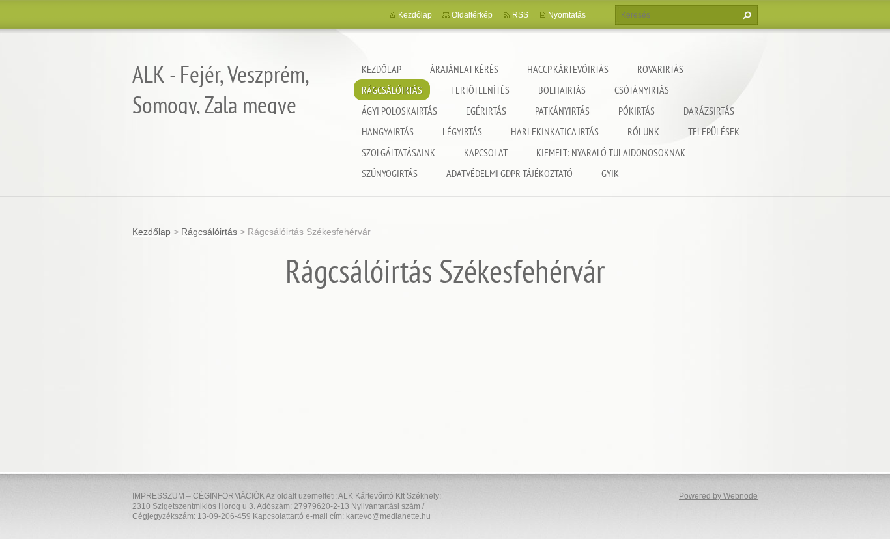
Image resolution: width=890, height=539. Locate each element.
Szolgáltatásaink (398, 152)
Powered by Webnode (718, 496)
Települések (713, 131)
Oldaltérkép (472, 15)
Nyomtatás (567, 15)
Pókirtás (636, 110)
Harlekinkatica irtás (555, 131)
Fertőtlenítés (480, 89)
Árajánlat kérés (464, 69)
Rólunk (643, 131)
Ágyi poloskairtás (399, 110)
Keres (745, 15)
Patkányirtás (562, 110)
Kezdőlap (381, 69)
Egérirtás (486, 110)
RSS (520, 15)
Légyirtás (462, 131)
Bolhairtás (562, 89)
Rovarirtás (660, 69)
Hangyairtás (388, 131)
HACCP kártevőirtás (568, 69)
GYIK (610, 173)
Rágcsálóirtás (392, 89)
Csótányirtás (641, 89)
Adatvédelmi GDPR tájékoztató (509, 173)
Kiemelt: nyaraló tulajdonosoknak (610, 152)
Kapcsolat (486, 152)
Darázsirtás (708, 110)
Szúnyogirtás (390, 173)
